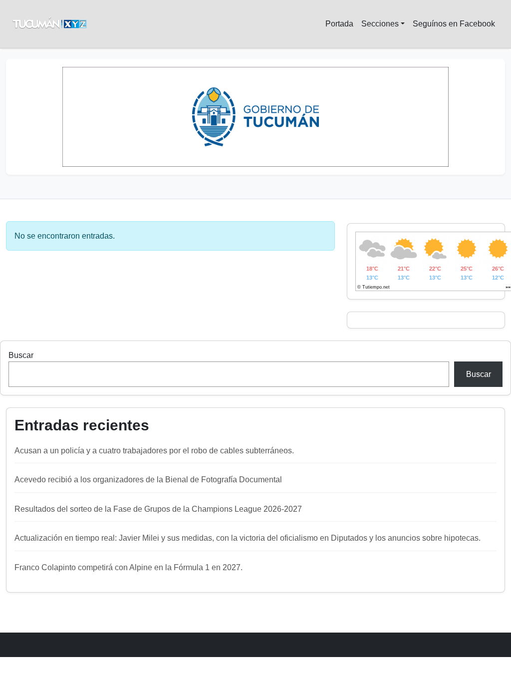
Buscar (20, 355)
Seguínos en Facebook (454, 23)
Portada (339, 23)
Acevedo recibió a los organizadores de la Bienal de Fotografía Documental (148, 479)
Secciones (380, 23)
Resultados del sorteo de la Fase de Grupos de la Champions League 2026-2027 (158, 509)
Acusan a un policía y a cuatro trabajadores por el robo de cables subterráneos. (154, 450)
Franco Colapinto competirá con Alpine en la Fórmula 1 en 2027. (128, 567)
